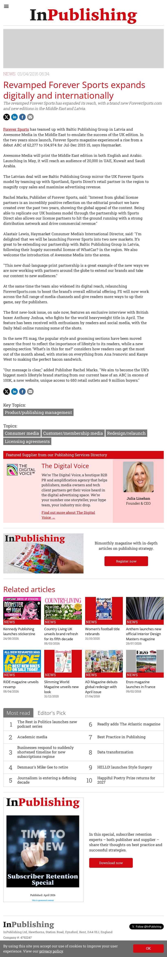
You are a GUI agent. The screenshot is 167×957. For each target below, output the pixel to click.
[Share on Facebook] (22, 117)
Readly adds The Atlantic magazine (128, 724)
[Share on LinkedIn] (14, 117)
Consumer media (22, 433)
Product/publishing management (38, 412)
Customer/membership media (73, 433)
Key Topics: (14, 405)
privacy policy (51, 951)
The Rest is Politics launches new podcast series (47, 724)
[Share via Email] (30, 117)
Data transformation (115, 752)
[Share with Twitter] (6, 117)
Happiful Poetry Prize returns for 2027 (126, 780)
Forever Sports (16, 129)
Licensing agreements (27, 441)
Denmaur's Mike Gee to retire (42, 767)
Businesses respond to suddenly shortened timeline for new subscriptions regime (45, 752)
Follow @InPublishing (148, 926)
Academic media (32, 736)
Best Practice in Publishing (121, 736)
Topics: (10, 426)
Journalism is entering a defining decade (46, 780)
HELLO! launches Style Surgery (124, 767)
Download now (111, 863)
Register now (126, 561)
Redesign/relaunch (126, 433)
